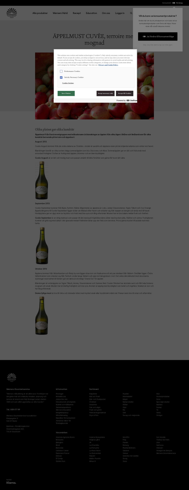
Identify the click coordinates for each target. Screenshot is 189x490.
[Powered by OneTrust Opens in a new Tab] (126, 101)
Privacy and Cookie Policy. (108, 65)
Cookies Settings (68, 83)
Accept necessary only (105, 93)
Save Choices (66, 93)
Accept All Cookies (124, 93)
